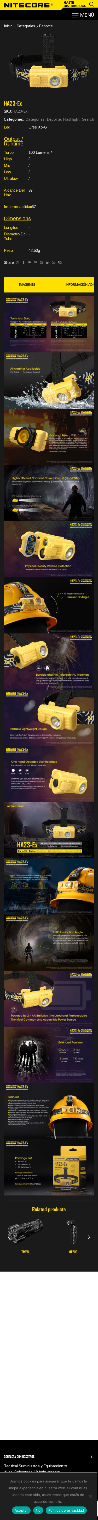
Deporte (46, 26)
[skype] (59, 263)
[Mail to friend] (42, 263)
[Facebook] (24, 263)
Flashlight (71, 119)
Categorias (26, 26)
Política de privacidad (66, 1510)
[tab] (27, 284)
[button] (9, 1237)
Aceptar (21, 1510)
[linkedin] (48, 263)
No (38, 1510)
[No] (90, 1496)
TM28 (25, 1251)
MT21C (73, 1251)
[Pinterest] (36, 263)
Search (88, 119)
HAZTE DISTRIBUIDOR (75, 4)
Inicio (8, 26)
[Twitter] (18, 263)
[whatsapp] (54, 263)
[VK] (30, 263)
